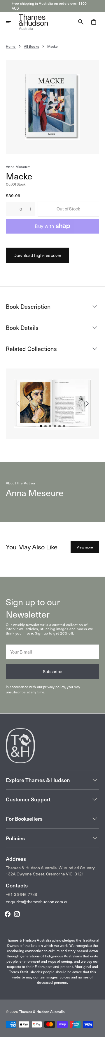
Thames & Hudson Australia (42, 1011)
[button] (12, 22)
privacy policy (54, 686)
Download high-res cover (37, 255)
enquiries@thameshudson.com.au (37, 902)
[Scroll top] (98, 1030)
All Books (31, 46)
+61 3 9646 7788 (21, 894)
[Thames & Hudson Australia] (33, 22)
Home (11, 46)
